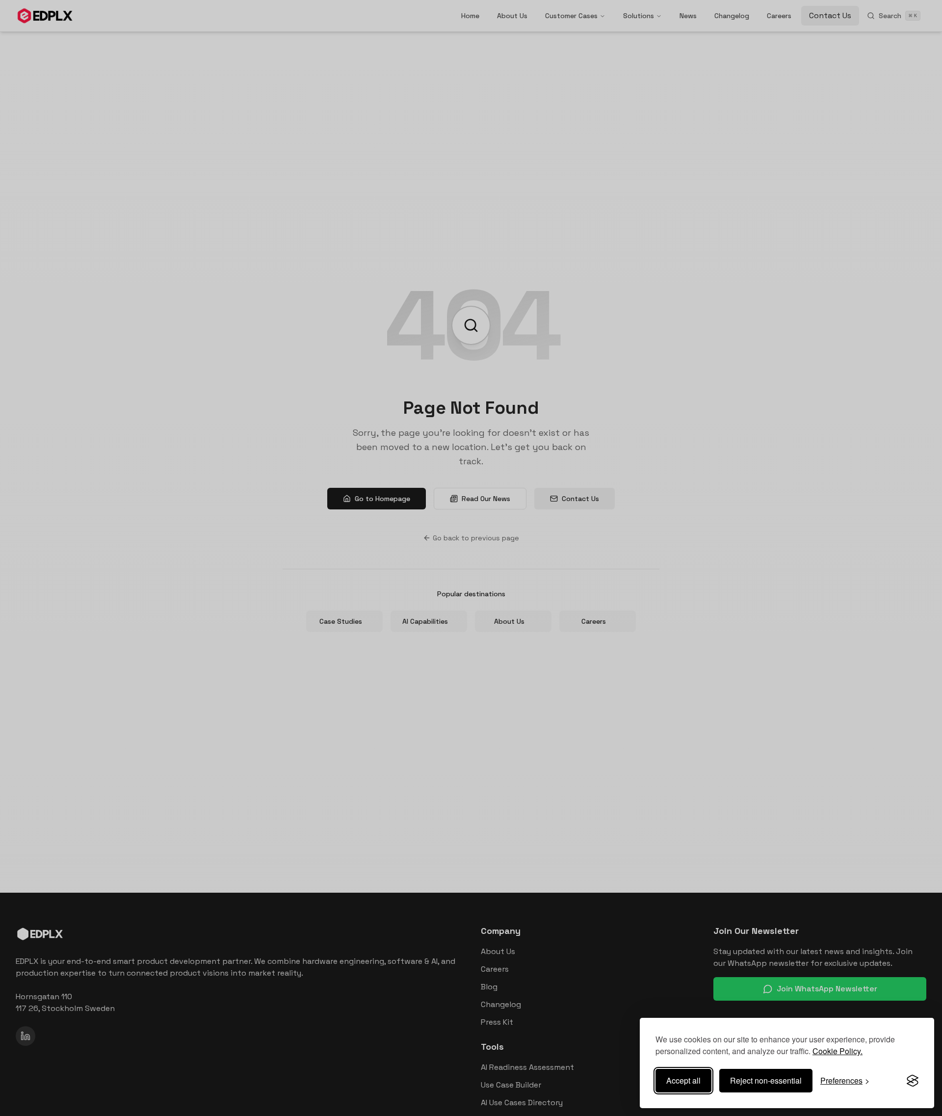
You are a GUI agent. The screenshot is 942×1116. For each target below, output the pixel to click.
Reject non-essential (766, 1080)
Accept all (683, 1080)
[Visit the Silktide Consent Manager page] (912, 1081)
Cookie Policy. (837, 1051)
